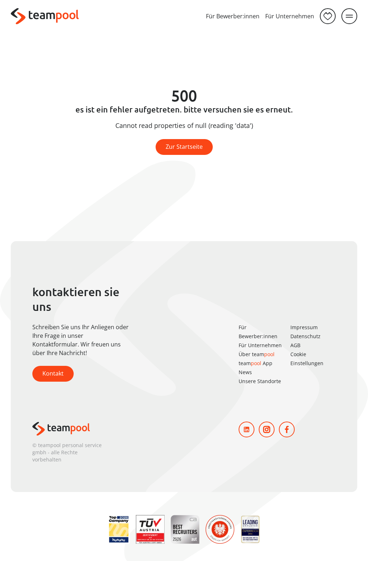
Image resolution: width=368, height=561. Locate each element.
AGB (295, 345)
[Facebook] (287, 429)
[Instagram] (267, 429)
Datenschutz (305, 336)
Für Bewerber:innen (232, 16)
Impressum (304, 327)
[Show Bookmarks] (328, 16)
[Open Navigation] (349, 16)
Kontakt (53, 373)
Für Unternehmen (289, 16)
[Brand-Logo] (45, 16)
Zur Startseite (184, 147)
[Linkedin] (246, 429)
